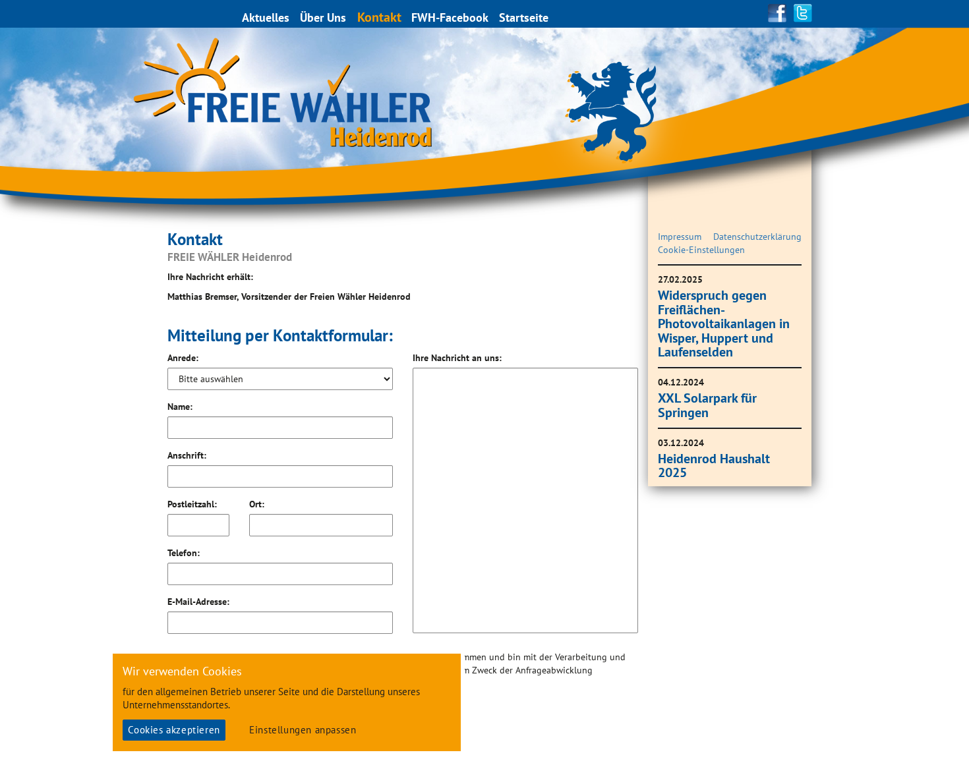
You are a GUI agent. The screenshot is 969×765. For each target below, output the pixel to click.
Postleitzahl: (192, 504)
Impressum (679, 236)
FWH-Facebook (449, 17)
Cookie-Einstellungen (701, 250)
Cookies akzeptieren (174, 729)
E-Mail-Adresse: (198, 602)
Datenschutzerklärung (757, 236)
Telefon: (183, 553)
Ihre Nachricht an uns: (457, 358)
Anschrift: (186, 455)
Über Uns (323, 17)
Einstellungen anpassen (302, 729)
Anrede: (182, 358)
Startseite (523, 17)
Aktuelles (265, 17)
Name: (179, 406)
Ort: (256, 504)
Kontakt (379, 17)
